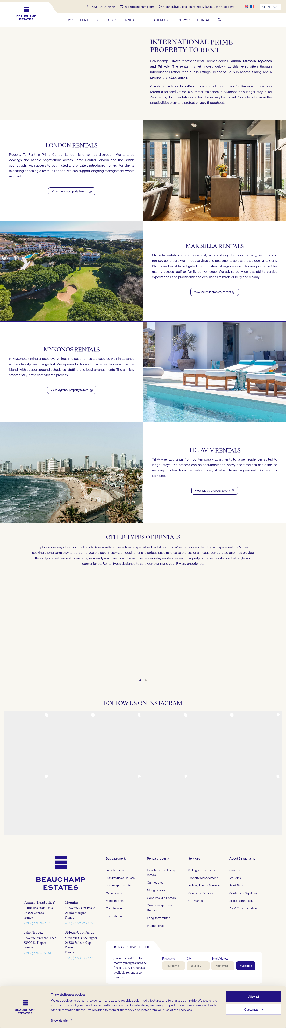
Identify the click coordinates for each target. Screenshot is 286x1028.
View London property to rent (72, 191)
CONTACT (204, 20)
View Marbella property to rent (214, 292)
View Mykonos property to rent (72, 390)
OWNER (128, 20)
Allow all (253, 996)
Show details (59, 1020)
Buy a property (116, 858)
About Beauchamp (242, 858)
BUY (67, 20)
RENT (84, 20)
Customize (251, 1009)
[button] (219, 20)
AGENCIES (161, 20)
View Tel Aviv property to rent (214, 490)
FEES (143, 20)
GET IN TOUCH (270, 6)
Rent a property (158, 858)
